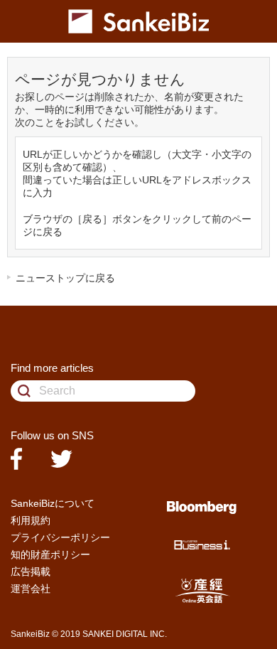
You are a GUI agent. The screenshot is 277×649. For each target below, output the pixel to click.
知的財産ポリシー (50, 554)
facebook (16, 459)
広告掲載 (30, 571)
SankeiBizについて (52, 503)
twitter (61, 459)
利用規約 (30, 520)
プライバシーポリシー (60, 537)
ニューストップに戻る (65, 278)
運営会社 (30, 589)
